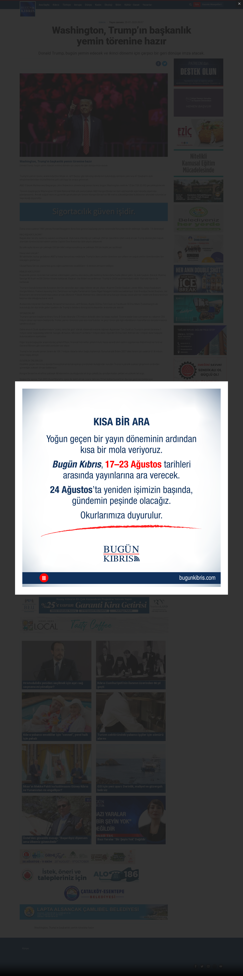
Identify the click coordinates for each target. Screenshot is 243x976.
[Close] (239, 3)
